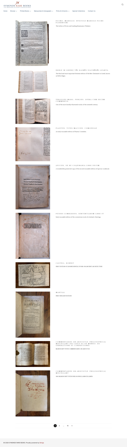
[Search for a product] (122, 4)
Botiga (42, 443)
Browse (12, 11)
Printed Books (24, 11)
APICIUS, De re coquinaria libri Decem (78, 165)
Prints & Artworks (62, 11)
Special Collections (78, 11)
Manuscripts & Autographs (42, 11)
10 (67, 426)
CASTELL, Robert (65, 263)
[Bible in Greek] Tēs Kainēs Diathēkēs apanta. (82, 70)
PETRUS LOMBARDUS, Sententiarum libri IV (80, 213)
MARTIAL (60, 292)
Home (5, 11)
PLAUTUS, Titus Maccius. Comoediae (76, 128)
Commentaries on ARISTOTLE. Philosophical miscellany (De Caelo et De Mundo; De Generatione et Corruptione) (81, 343)
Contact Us (91, 11)
